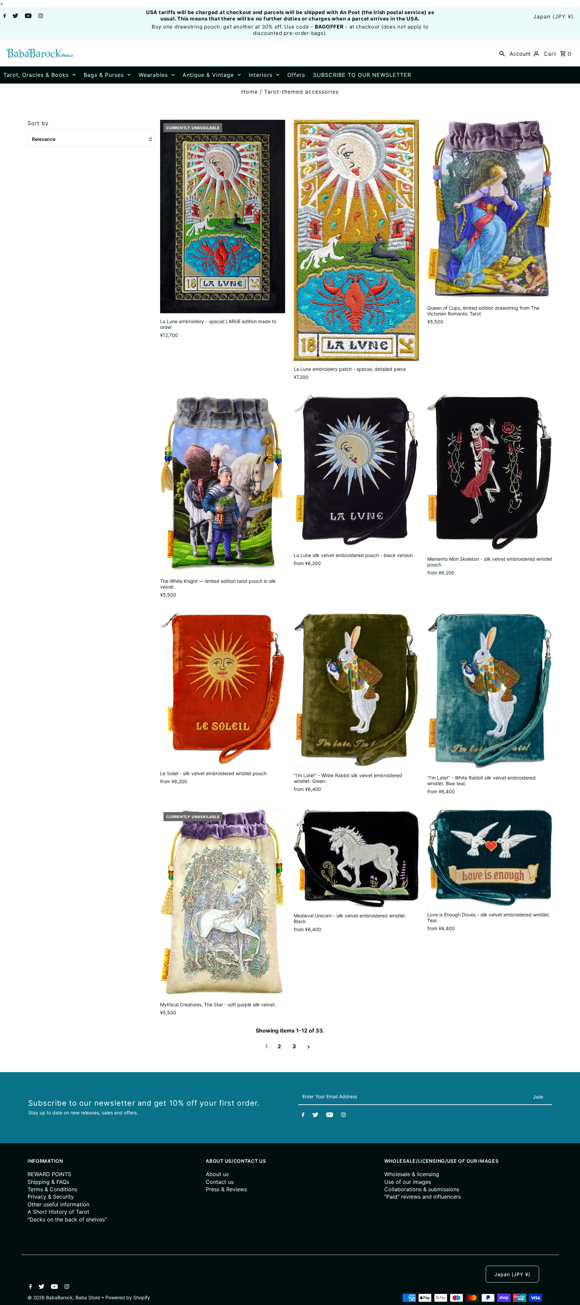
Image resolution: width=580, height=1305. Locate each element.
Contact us (220, 1181)
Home (249, 91)
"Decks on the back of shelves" (67, 1219)
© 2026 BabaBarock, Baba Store (64, 1297)
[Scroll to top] (566, 1291)
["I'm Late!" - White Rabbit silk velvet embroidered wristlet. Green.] (356, 689)
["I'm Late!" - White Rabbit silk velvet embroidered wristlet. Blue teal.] (489, 690)
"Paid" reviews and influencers (422, 1196)
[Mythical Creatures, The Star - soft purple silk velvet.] (222, 903)
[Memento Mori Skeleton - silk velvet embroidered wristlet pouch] (489, 472)
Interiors (261, 74)
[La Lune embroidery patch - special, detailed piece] (356, 240)
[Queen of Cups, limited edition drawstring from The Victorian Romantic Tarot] (489, 210)
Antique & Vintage (208, 74)
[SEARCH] (502, 53)
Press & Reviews (226, 1189)
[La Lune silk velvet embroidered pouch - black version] (356, 470)
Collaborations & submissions (421, 1189)
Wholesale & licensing (411, 1174)
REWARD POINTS (49, 1174)
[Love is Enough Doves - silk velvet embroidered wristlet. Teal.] (489, 857)
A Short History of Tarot (58, 1211)
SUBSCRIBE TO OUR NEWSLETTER (362, 74)
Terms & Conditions (52, 1189)
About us (217, 1174)
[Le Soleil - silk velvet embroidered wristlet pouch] (222, 688)
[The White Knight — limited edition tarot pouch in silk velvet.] (222, 483)
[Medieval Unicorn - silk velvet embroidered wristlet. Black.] (356, 858)
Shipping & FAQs (48, 1181)
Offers (296, 74)
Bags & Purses (104, 74)
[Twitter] (14, 16)
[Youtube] (27, 16)
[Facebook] (4, 16)
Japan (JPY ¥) (553, 16)
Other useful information (58, 1204)
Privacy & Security (51, 1196)
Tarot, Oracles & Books (36, 74)
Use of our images (407, 1181)
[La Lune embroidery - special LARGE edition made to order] (222, 216)
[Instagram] (40, 16)
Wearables (153, 74)
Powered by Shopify (127, 1297)
